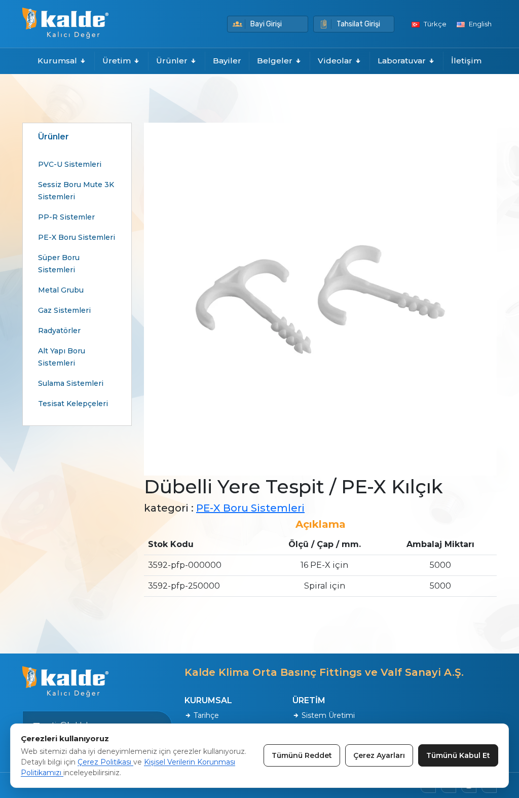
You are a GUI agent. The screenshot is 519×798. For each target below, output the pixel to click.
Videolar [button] (336, 60)
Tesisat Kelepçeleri (73, 403)
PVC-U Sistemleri (69, 164)
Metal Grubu (61, 290)
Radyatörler (59, 330)
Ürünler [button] (173, 60)
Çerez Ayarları (379, 755)
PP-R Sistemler (66, 217)
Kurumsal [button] (58, 60)
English (479, 24)
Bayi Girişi (266, 24)
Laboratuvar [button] (403, 60)
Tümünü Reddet (302, 755)
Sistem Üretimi (327, 715)
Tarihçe (205, 715)
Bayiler (227, 60)
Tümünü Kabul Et (458, 755)
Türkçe (434, 24)
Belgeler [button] (275, 60)
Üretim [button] (117, 60)
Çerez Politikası (105, 762)
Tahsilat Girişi (358, 24)
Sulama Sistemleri (70, 383)
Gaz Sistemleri (64, 310)
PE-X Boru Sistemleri (76, 237)
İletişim (466, 60)
